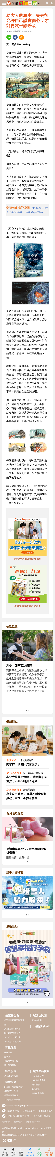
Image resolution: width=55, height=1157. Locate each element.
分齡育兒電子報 (11, 1060)
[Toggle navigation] (4, 3)
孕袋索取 (13, 1153)
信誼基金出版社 (11, 1076)
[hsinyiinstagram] (14, 1141)
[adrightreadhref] (27, 893)
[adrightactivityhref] (27, 963)
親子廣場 (21, 1153)
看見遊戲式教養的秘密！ (27, 606)
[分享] (8, 37)
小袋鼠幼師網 (41, 1026)
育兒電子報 (5, 1153)
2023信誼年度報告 (12, 1033)
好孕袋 (7, 1056)
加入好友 (39, 1153)
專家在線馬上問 (49, 1153)
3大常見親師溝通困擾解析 (27, 559)
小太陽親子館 (38, 1076)
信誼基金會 (12, 1015)
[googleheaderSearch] (47, 3)
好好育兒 (8, 1052)
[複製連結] (21, 37)
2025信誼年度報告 (12, 1041)
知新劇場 (36, 1084)
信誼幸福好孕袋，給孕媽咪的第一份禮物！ (27, 850)
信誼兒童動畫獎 (11, 1095)
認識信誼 (6, 1121)
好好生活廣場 (41, 1071)
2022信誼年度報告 (12, 1028)
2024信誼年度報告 (12, 1037)
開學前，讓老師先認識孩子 (23, 764)
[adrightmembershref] (27, 830)
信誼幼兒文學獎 (11, 1091)
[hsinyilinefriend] (4, 1141)
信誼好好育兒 (13, 1110)
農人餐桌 (36, 1088)
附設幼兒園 (40, 1015)
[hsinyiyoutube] (9, 1141)
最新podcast (30, 1153)
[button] (39, 3)
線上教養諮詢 (10, 1065)
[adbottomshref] (27, 537)
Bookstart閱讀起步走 (13, 1086)
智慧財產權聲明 (33, 1121)
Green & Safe (38, 1093)
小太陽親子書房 (39, 1080)
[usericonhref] (50, 3)
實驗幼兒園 (37, 1020)
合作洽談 (18, 1121)
